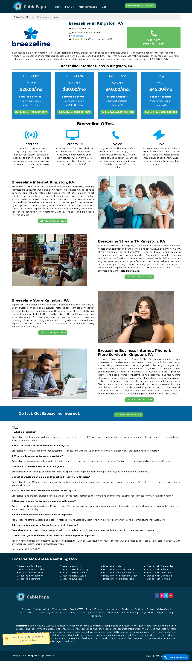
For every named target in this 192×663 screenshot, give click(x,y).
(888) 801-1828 (77, 36)
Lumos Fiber (97, 612)
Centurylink (42, 609)
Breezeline (32, 17)
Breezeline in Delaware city (74, 569)
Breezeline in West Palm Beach (119, 569)
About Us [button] (69, 7)
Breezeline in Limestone (158, 572)
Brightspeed (164, 612)
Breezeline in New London (31, 569)
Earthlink (127, 609)
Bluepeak (112, 612)
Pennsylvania (43, 17)
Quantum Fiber (57, 612)
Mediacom (112, 609)
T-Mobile (40, 612)
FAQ (156, 656)
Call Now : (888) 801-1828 (53, 221)
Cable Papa (20, 17)
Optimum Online (144, 609)
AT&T (80, 609)
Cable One (163, 609)
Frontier (98, 609)
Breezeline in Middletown (73, 572)
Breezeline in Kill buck (158, 569)
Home (58, 7)
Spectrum (27, 609)
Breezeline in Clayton (71, 566)
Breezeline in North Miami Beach (120, 576)
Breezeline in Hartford (28, 579)
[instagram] (162, 595)
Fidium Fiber (128, 612)
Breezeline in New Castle (73, 576)
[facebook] (157, 595)
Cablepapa (32, 656)
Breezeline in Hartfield (158, 579)
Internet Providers (88, 7)
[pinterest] (171, 595)
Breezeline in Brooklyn (29, 566)
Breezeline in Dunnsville (159, 576)
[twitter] (166, 595)
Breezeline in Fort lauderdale (118, 579)
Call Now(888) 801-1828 (153, 41)
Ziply (88, 609)
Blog (103, 7)
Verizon (83, 612)
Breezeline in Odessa (71, 579)
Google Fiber (146, 612)
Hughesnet (96, 616)
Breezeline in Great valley (159, 566)
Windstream (59, 609)
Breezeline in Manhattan (30, 572)
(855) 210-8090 (140, 5)
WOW (72, 612)
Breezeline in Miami (113, 566)
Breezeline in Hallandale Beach (119, 572)
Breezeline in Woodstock (30, 576)
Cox (72, 609)
